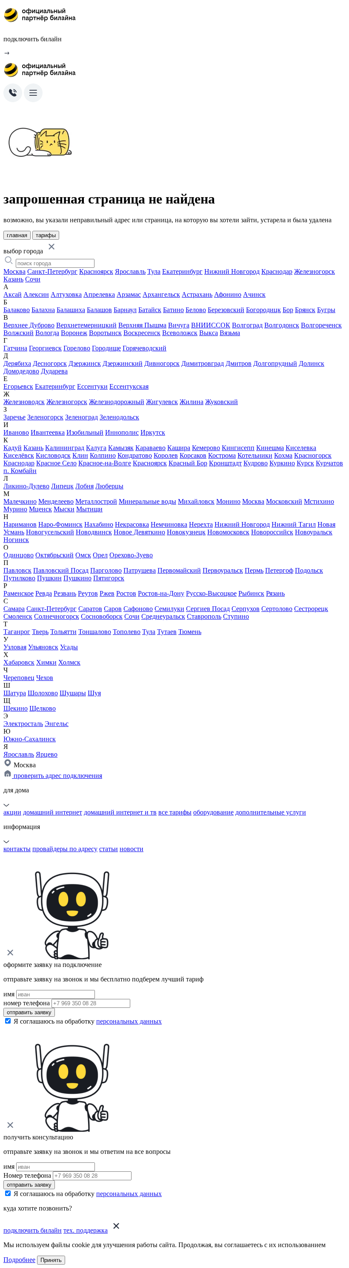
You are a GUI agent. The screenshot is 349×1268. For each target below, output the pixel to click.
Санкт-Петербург (52, 271)
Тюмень (189, 631)
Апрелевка (99, 294)
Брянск (305, 309)
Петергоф (279, 570)
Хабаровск (18, 662)
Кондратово (134, 455)
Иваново (16, 432)
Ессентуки (92, 386)
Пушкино (77, 578)
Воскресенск (141, 332)
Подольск (309, 570)
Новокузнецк (186, 532)
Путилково (19, 578)
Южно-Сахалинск (29, 739)
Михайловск (196, 501)
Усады (69, 647)
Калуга (96, 447)
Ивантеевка (48, 432)
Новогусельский (50, 532)
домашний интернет (52, 812)
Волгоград (247, 325)
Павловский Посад (61, 570)
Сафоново (138, 608)
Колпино (103, 455)
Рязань (275, 593)
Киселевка (301, 447)
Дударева (54, 371)
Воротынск (105, 332)
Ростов (126, 593)
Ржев (107, 593)
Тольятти (63, 631)
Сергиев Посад (208, 608)
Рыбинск (251, 593)
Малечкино (20, 501)
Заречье (14, 417)
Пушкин (49, 578)
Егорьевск (18, 386)
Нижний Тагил (294, 524)
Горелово (76, 348)
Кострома (222, 455)
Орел (100, 555)
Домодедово (21, 371)
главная (17, 235)
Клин (80, 455)
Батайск (149, 309)
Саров (113, 608)
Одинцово (18, 555)
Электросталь (23, 723)
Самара (14, 608)
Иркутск (152, 432)
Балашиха (71, 309)
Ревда (43, 593)
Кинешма (270, 447)
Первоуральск (223, 570)
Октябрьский (54, 555)
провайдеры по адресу (64, 848)
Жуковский (221, 401)
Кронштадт (225, 463)
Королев (166, 455)
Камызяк (121, 447)
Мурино (15, 509)
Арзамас (129, 294)
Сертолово (276, 608)
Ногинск (16, 539)
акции (12, 812)
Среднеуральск (163, 616)
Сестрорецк (311, 608)
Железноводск (24, 401)
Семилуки (169, 608)
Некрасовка (132, 524)
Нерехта (201, 524)
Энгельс (57, 723)
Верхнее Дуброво (28, 325)
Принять (51, 1260)
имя (8, 994)
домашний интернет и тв (120, 812)
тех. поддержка (85, 1230)
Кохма (283, 455)
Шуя (94, 693)
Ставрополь (204, 616)
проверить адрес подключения (57, 775)
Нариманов (20, 524)
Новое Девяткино (139, 532)
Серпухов (246, 608)
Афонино (227, 294)
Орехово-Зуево (131, 555)
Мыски (64, 509)
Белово (196, 309)
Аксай (12, 294)
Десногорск (50, 363)
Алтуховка (66, 294)
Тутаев (167, 631)
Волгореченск (321, 325)
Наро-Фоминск (60, 524)
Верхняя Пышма (142, 325)
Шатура (14, 693)
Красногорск (313, 455)
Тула (153, 271)
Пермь (254, 570)
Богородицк (263, 309)
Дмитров (239, 363)
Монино (228, 501)
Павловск (17, 570)
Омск (83, 555)
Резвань (65, 593)
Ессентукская (129, 386)
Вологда (47, 332)
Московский (284, 501)
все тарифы (175, 812)
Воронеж (74, 332)
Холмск (69, 662)
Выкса (208, 332)
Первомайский (179, 570)
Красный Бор (188, 463)
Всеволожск (179, 332)
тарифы (46, 235)
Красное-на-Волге (104, 463)
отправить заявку (29, 1012)
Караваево (150, 447)
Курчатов (329, 463)
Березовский (226, 309)
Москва (14, 271)
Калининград (64, 447)
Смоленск (17, 616)
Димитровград (202, 363)
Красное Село (56, 463)
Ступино (236, 616)
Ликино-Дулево (26, 486)
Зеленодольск (119, 417)
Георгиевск (45, 348)
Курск (305, 463)
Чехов (44, 677)
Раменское (18, 593)
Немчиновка (169, 524)
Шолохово (43, 693)
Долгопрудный (275, 363)
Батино (173, 309)
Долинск (311, 363)
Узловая (14, 647)
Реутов (88, 593)
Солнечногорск (56, 616)
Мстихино (319, 501)
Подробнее (19, 1259)
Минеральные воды (147, 501)
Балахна (43, 309)
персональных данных (129, 1021)
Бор (288, 309)
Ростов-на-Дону (161, 593)
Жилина (191, 401)
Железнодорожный (116, 401)
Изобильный (84, 432)
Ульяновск (43, 647)
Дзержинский (123, 363)
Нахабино (98, 524)
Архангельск (161, 294)
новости (131, 848)
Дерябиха (17, 363)
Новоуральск (313, 532)
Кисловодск (53, 455)
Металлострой (96, 501)
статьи (108, 848)
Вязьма (230, 332)
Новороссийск (272, 532)
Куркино (282, 463)
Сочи (32, 279)
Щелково (42, 708)
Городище (106, 348)
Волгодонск (281, 325)
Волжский (18, 332)
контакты (17, 848)
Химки (46, 662)
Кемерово (206, 447)
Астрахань (197, 294)
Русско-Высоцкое (211, 593)
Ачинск (254, 294)
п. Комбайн (20, 470)
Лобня (84, 486)
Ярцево (46, 754)
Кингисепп (238, 447)
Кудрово (255, 463)
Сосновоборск (102, 616)
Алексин (36, 294)
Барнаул (125, 309)
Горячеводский (144, 348)
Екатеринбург (182, 271)
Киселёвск (18, 455)
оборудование (213, 812)
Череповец (18, 677)
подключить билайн (32, 1230)
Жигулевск (162, 401)
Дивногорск (162, 363)
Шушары (73, 693)
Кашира (178, 447)
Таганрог (16, 631)
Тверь (40, 631)
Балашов (99, 309)
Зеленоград (81, 417)
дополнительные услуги (270, 812)
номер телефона (26, 1003)
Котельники (254, 455)
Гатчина (15, 348)
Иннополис (122, 432)
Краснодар (276, 271)
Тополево (126, 631)
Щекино (15, 708)
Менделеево (56, 501)
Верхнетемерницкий (86, 325)
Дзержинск (85, 363)
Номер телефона (27, 1175)
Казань (13, 279)
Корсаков (193, 455)
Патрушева (139, 570)
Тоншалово (94, 631)
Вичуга (178, 325)
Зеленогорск (45, 417)
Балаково (16, 309)
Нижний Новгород (232, 271)
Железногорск (314, 271)
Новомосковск (228, 532)
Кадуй (12, 447)
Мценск (40, 509)
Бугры (326, 309)
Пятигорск (108, 578)
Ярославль (130, 271)
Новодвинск (94, 532)
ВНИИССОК (210, 325)
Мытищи (89, 509)
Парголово (106, 570)
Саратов (90, 608)
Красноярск (96, 271)
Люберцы (109, 486)
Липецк (62, 486)
